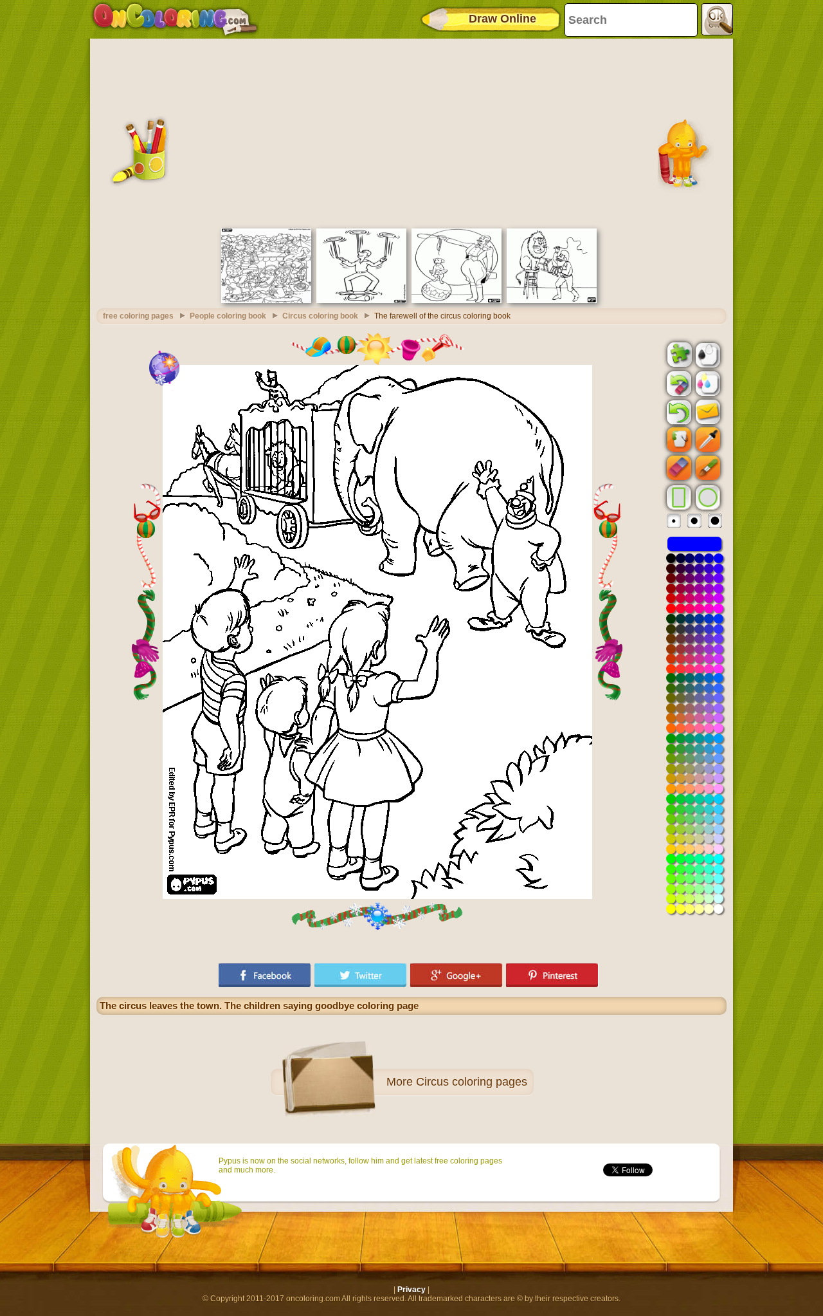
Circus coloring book (320, 315)
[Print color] (706, 383)
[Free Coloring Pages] (175, 19)
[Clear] (678, 383)
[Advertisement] (411, 132)
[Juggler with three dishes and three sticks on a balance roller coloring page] (361, 300)
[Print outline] (706, 354)
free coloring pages (138, 315)
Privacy (411, 1289)
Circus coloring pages (471, 1081)
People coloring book (228, 315)
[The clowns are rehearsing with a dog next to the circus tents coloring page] (266, 300)
